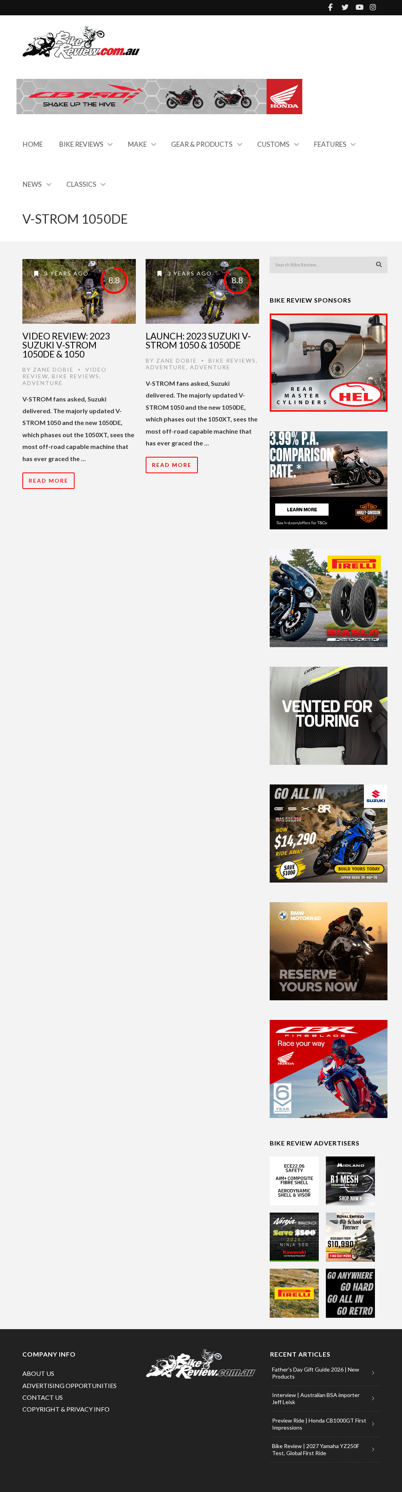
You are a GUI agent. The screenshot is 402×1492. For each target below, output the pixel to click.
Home (33, 144)
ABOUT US (38, 1373)
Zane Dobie (53, 369)
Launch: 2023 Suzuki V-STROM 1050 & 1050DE (198, 340)
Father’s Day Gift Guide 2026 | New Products (315, 1373)
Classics (81, 184)
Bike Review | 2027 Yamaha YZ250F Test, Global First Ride (315, 1449)
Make (137, 144)
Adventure (42, 382)
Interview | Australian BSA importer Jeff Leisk (316, 1398)
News (32, 184)
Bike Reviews (81, 144)
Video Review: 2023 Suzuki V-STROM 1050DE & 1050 (66, 344)
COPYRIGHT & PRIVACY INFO (66, 1409)
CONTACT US (42, 1397)
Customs (273, 144)
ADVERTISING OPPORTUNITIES (69, 1385)
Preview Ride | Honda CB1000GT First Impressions (319, 1424)
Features (330, 144)
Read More (48, 480)
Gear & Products (201, 144)
